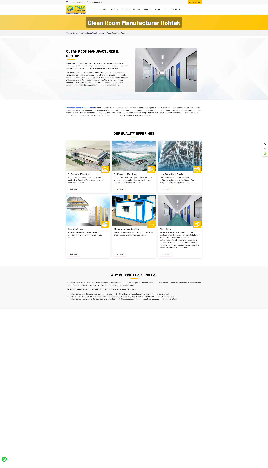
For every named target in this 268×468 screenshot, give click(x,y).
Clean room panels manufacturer (80, 107)
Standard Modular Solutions (126, 229)
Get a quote (194, 2)
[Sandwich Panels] (88, 210)
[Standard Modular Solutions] (134, 210)
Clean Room (165, 229)
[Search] (199, 9)
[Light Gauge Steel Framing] (180, 156)
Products (126, 9)
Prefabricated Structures (79, 174)
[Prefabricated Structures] (88, 156)
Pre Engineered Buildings (125, 174)
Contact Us (176, 9)
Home (105, 9)
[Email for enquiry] (265, 147)
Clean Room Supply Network (93, 33)
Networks (76, 33)
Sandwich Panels (75, 229)
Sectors (136, 9)
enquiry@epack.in (76, 2)
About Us (114, 9)
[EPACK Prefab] (76, 9)
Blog (165, 9)
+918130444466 (95, 2)
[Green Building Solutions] (265, 152)
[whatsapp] (4, 459)
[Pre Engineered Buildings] (134, 156)
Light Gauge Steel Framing (172, 174)
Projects (148, 9)
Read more (74, 189)
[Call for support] (265, 143)
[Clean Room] (180, 210)
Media (157, 9)
